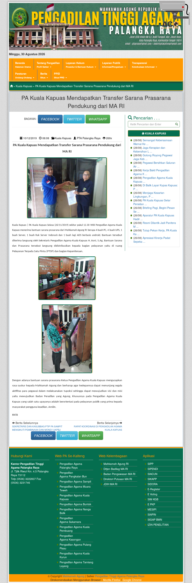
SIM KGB (153, 499)
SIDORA (153, 484)
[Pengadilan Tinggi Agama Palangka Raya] (11, 86)
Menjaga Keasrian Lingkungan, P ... (148, 194)
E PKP (151, 504)
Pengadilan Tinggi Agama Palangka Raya (119, 576)
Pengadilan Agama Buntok (75, 504)
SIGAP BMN (155, 519)
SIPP (150, 464)
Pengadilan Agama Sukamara (70, 520)
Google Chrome (132, 580)
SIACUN (152, 474)
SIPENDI (153, 469)
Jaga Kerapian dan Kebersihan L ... (149, 149)
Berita (43, 75)
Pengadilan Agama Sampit (75, 481)
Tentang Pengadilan (48, 64)
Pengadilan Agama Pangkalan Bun (73, 474)
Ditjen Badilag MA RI (116, 469)
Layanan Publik (112, 64)
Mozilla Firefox (111, 580)
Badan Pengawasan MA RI (119, 474)
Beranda (23, 64)
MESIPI (152, 509)
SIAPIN (152, 514)
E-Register (154, 489)
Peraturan (23, 75)
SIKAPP (152, 479)
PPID (59, 75)
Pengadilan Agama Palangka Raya (71, 465)
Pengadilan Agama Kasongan (70, 537)
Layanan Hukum (80, 64)
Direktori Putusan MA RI (118, 479)
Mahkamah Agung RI (116, 464)
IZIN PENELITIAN (158, 524)
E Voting (152, 494)
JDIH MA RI (110, 484)
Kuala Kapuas (24, 86)
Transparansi (143, 64)
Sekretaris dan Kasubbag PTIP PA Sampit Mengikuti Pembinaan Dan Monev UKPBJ (37, 428)
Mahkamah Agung (73, 576)
